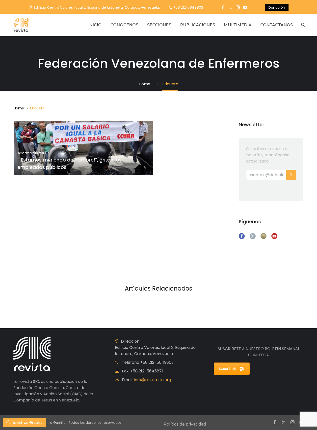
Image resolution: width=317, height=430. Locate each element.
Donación (276, 7)
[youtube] (274, 236)
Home (19, 108)
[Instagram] (237, 7)
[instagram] (263, 236)
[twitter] (253, 236)
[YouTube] (245, 7)
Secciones (159, 25)
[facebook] (242, 236)
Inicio (95, 25)
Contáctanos (276, 25)
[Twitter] (230, 7)
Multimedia (237, 25)
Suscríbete (228, 368)
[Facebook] (223, 7)
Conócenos (124, 25)
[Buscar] (303, 25)
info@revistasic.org (152, 380)
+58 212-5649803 (188, 7)
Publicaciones (197, 25)
